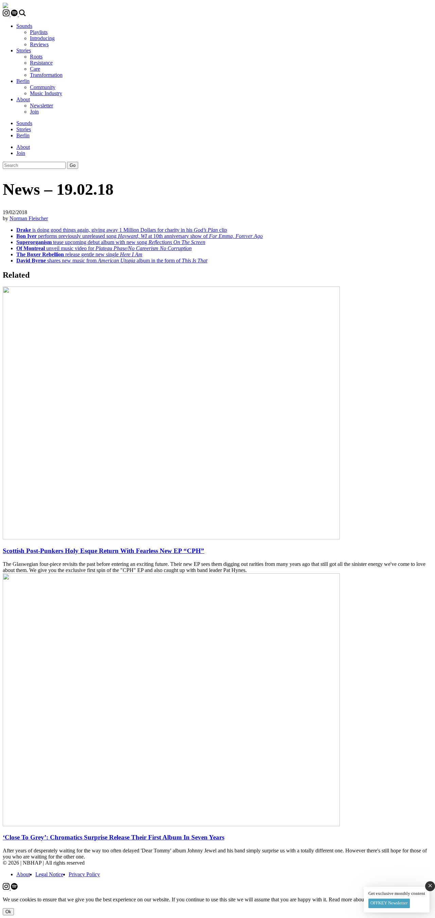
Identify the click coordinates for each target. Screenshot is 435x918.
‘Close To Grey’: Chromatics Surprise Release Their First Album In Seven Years (113, 837)
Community (42, 87)
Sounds (24, 26)
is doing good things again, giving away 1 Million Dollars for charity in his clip (121, 230)
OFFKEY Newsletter (388, 902)
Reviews (39, 44)
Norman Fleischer (29, 218)
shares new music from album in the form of (111, 260)
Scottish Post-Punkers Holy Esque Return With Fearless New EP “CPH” (103, 550)
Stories (23, 50)
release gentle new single (79, 254)
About (23, 99)
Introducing (42, 38)
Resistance (41, 63)
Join (34, 112)
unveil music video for (104, 248)
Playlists (39, 32)
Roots (36, 56)
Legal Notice (49, 874)
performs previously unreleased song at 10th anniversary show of (139, 236)
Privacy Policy (84, 874)
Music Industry (46, 93)
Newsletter (41, 105)
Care (35, 69)
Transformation (46, 75)
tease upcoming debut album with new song (110, 242)
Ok (8, 911)
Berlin (23, 81)
